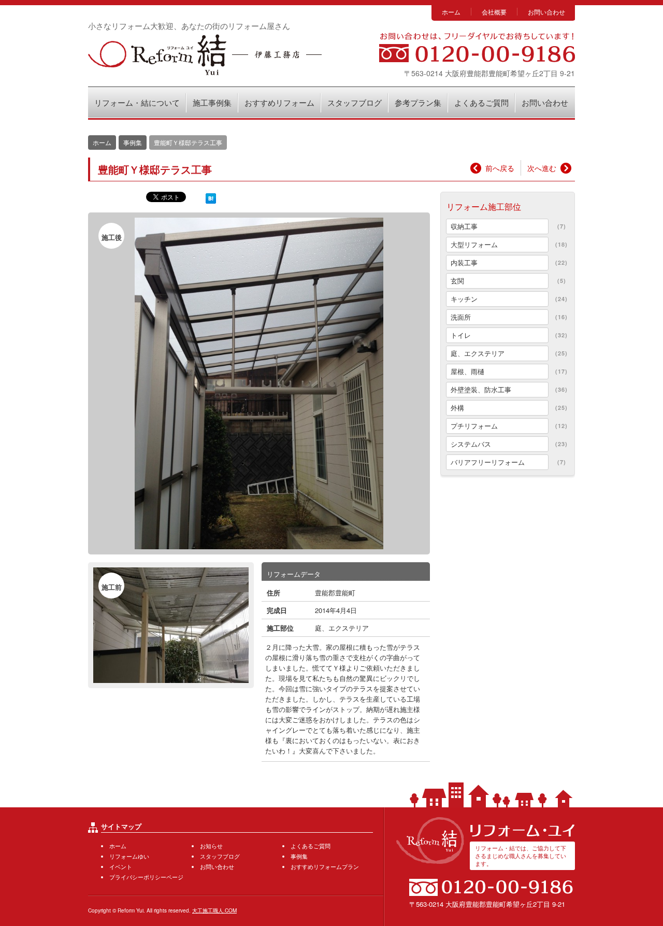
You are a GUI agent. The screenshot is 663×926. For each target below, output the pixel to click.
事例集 (132, 142)
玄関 (457, 281)
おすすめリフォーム (279, 102)
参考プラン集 (418, 102)
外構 (457, 407)
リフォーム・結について (137, 102)
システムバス (471, 444)
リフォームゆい (129, 856)
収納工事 (464, 226)
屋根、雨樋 (467, 371)
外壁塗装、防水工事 (481, 389)
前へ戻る (499, 168)
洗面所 (461, 317)
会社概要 (494, 12)
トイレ (461, 335)
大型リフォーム (474, 244)
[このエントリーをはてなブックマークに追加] (211, 198)
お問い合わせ (546, 12)
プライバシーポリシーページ (146, 877)
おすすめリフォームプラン (325, 866)
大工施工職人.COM (214, 910)
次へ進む (541, 168)
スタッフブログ (354, 102)
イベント (120, 866)
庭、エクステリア (342, 628)
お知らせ (211, 846)
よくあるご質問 (481, 102)
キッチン (464, 299)
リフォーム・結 (205, 54)
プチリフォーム (474, 426)
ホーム (451, 12)
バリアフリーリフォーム (488, 462)
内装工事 (464, 262)
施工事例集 (212, 102)
